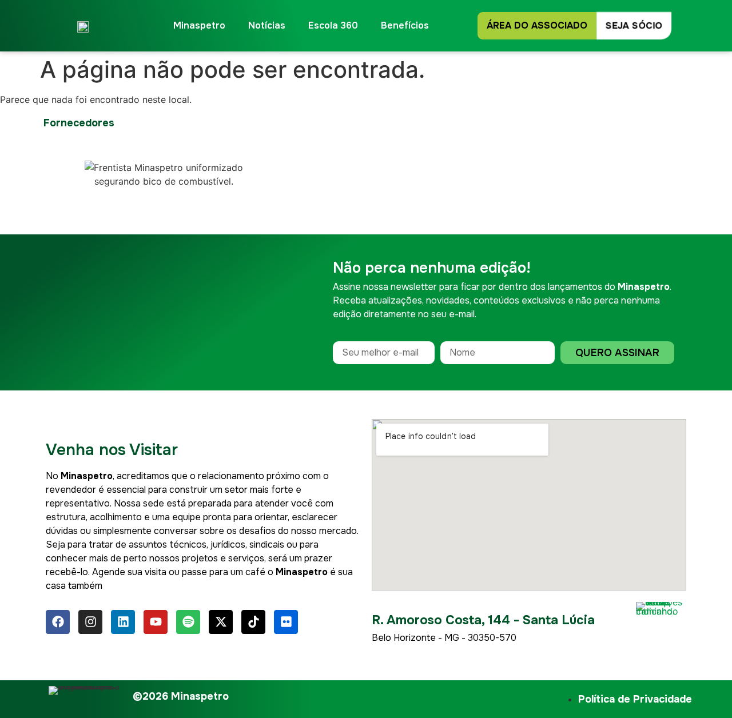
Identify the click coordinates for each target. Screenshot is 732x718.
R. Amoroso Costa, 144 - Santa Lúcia (483, 620)
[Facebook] (58, 622)
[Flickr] (286, 622)
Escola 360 (333, 25)
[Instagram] (90, 622)
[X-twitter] (221, 622)
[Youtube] (156, 622)
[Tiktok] (253, 622)
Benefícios (405, 25)
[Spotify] (188, 622)
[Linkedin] (123, 622)
